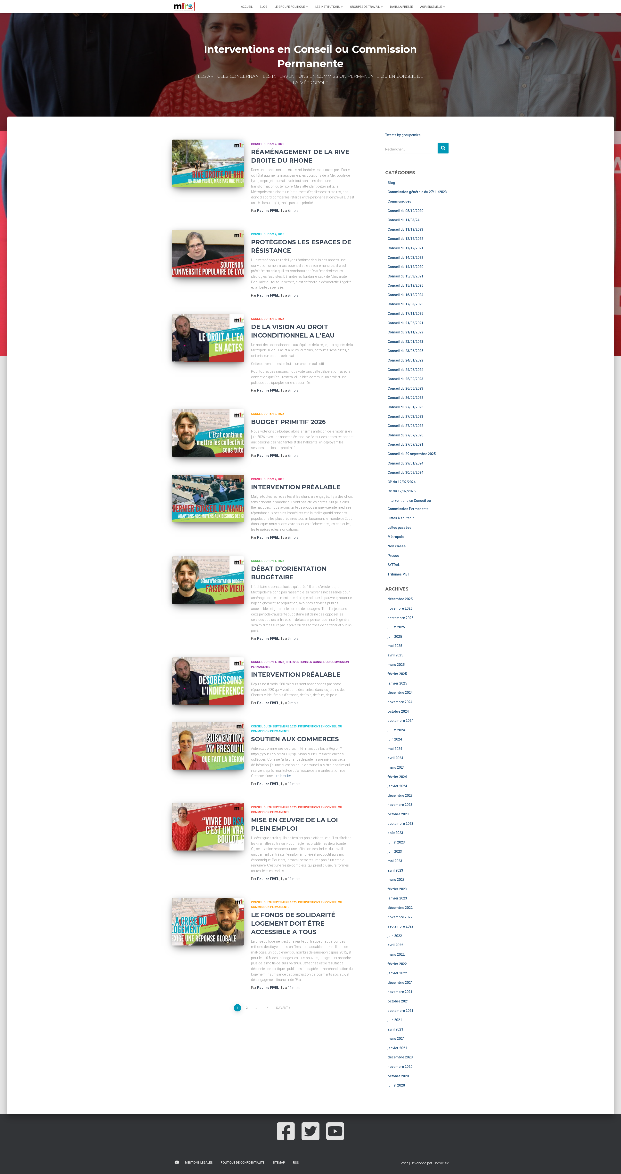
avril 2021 (395, 1029)
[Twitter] (310, 1137)
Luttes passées (399, 527)
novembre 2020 (400, 1067)
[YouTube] (335, 1137)
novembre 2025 (400, 608)
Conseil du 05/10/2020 (405, 211)
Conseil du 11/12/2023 (405, 229)
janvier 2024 (397, 786)
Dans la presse (401, 6)
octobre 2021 (398, 1001)
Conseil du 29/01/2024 (405, 463)
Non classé (397, 546)
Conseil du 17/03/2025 (405, 304)
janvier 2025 (397, 683)
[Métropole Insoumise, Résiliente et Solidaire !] (184, 6)
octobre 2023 (398, 814)
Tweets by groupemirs (403, 135)
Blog (263, 6)
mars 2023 (396, 880)
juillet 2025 (396, 627)
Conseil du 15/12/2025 (267, 144)
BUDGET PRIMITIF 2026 (288, 421)
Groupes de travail (365, 6)
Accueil (247, 6)
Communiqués (399, 201)
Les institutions (327, 6)
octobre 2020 (398, 1076)
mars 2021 (396, 1038)
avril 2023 (395, 870)
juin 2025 (395, 636)
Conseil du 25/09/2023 (405, 379)
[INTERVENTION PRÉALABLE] (208, 498)
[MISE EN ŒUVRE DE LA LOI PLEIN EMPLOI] (208, 827)
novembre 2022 (400, 917)
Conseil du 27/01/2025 (405, 407)
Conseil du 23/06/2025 (405, 351)
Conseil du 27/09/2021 (405, 444)
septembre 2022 (400, 926)
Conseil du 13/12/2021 (405, 248)
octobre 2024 (398, 711)
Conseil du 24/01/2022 (405, 360)
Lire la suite (282, 776)
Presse (393, 556)
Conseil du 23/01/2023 (405, 342)
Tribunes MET (398, 574)
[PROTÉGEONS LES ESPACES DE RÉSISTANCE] (208, 253)
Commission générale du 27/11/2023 (417, 192)
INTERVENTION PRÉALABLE (295, 487)
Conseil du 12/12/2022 (405, 239)
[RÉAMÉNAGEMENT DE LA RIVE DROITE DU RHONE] (208, 163)
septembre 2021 (400, 1011)
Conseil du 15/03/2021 (405, 276)
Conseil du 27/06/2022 (405, 426)
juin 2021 (395, 1020)
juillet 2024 (396, 730)
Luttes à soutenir (401, 518)
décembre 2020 (400, 1057)
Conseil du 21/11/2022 (405, 332)
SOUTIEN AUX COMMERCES (295, 739)
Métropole (396, 537)
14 (267, 1007)
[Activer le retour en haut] (611, 1164)
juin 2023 (395, 851)
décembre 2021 (400, 983)
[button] (307, 6)
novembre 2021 (400, 992)
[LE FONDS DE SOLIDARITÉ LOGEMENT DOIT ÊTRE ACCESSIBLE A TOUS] (208, 922)
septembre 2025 (400, 618)
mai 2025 (395, 646)
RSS (296, 1162)
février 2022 (397, 964)
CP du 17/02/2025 (402, 491)
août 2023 (395, 833)
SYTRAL (394, 565)
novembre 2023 (400, 805)
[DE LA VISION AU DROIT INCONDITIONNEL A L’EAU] (208, 338)
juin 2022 (395, 936)
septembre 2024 (400, 721)
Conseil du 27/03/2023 (405, 416)
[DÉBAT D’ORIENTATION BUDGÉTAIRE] (208, 580)
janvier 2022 (397, 973)
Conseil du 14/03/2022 (405, 258)
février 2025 (397, 674)
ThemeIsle (441, 1163)
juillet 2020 (396, 1085)
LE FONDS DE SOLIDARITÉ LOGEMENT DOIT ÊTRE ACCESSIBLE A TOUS (293, 923)
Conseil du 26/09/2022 (405, 398)
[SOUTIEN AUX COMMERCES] (208, 746)
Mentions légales (199, 1162)
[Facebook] (286, 1137)
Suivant (282, 1007)
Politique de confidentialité (242, 1162)
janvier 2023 (397, 898)
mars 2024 (396, 767)
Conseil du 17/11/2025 (267, 561)
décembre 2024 (400, 692)
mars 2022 (396, 954)
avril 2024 (395, 758)
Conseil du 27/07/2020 (405, 435)
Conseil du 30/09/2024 (405, 472)
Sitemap (278, 1162)
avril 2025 (395, 655)
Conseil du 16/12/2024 (405, 295)
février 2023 (397, 889)
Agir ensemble (431, 6)
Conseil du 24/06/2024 (405, 370)
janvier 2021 (397, 1048)
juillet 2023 (396, 842)
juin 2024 (395, 739)
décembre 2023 (400, 795)
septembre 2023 (400, 824)
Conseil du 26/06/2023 (405, 388)
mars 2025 (396, 665)
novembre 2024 (400, 702)
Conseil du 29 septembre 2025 (274, 726)
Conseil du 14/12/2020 (405, 267)
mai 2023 (395, 861)
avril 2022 (395, 945)
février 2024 (397, 777)
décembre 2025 (400, 599)
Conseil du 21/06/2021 (405, 323)
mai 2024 (395, 749)
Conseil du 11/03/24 (403, 220)
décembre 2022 (400, 908)
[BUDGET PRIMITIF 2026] (208, 433)
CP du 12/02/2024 (402, 482)
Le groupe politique (290, 6)
